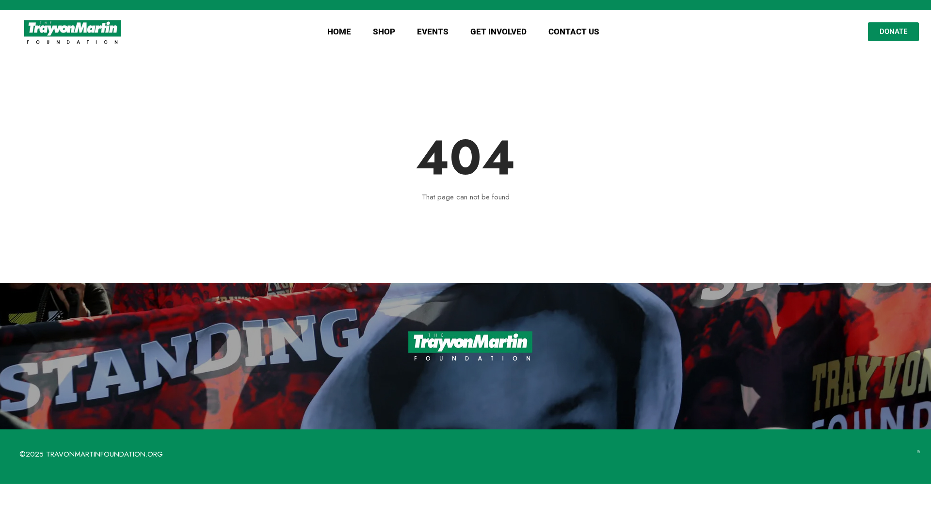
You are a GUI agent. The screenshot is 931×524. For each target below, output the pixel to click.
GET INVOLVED (498, 31)
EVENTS (433, 31)
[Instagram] (918, 452)
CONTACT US (573, 31)
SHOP (384, 31)
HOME (339, 31)
